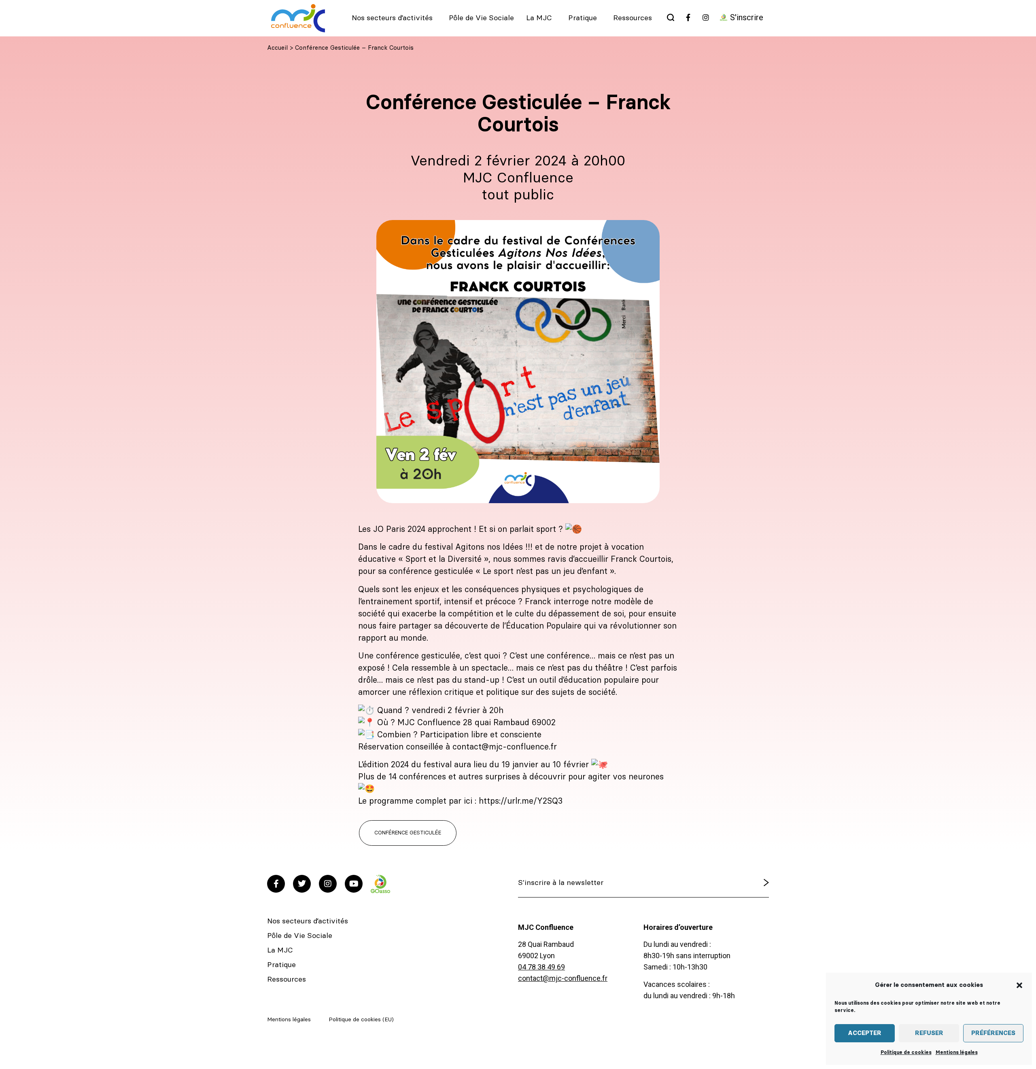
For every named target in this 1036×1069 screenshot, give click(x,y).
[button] (1019, 985)
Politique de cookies (906, 1052)
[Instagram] (328, 884)
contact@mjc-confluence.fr (562, 978)
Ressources (632, 18)
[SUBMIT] (745, 883)
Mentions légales (957, 1052)
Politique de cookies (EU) (361, 1019)
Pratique (582, 18)
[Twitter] (302, 884)
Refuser (929, 1033)
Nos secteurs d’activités (392, 18)
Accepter (864, 1033)
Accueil (277, 48)
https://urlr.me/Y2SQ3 (521, 801)
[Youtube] (354, 884)
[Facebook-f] (276, 884)
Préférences (993, 1033)
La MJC (539, 18)
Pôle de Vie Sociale (481, 18)
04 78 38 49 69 (541, 967)
